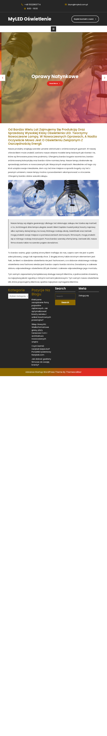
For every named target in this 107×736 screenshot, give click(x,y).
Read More (50, 82)
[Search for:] (65, 296)
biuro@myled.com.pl (76, 4)
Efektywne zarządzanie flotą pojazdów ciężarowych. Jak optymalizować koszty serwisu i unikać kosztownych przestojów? (41, 309)
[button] (2, 77)
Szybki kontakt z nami (83, 18)
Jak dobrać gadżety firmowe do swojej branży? (41, 362)
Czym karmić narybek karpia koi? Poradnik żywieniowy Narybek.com (41, 350)
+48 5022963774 (31, 4)
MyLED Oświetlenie (29, 19)
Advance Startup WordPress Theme (44, 372)
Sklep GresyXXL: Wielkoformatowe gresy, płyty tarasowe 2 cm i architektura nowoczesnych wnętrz (40, 333)
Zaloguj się (84, 295)
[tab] (53, 29)
